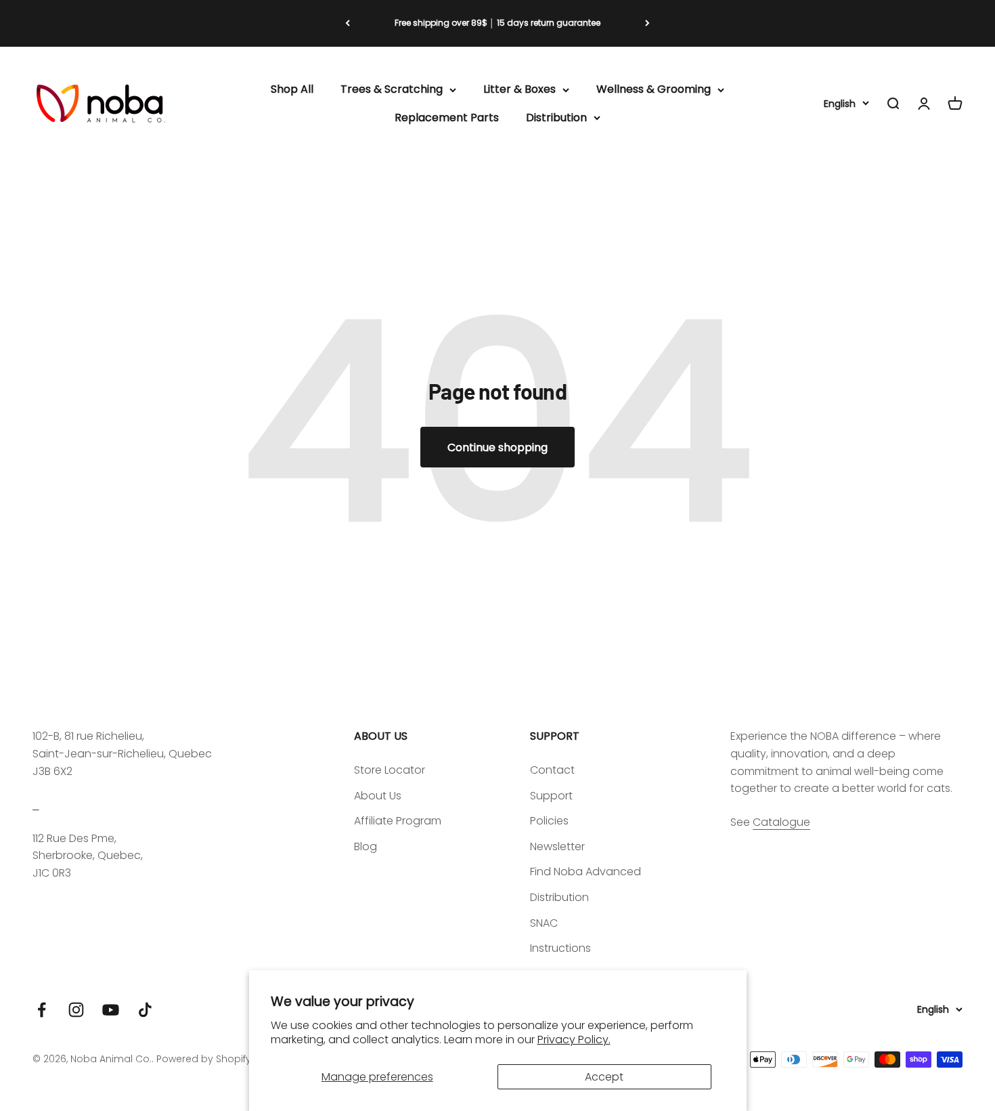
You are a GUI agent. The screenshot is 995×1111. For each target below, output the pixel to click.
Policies (549, 821)
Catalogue (781, 822)
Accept (604, 1077)
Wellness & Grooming (653, 89)
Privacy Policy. (574, 1039)
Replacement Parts (447, 117)
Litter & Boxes (519, 89)
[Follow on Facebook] (41, 1010)
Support (551, 795)
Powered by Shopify (203, 1059)
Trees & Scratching (391, 89)
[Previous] (347, 23)
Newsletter (557, 846)
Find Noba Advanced (585, 871)
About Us (377, 795)
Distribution (556, 117)
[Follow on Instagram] (76, 1010)
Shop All (292, 89)
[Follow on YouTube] (111, 1010)
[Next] (647, 23)
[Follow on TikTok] (145, 1010)
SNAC (544, 923)
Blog (365, 846)
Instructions (560, 948)
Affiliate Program (397, 821)
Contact (552, 770)
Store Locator (389, 770)
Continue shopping (497, 447)
